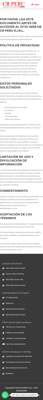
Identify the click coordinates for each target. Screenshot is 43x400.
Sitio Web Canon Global (15, 268)
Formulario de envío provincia (18, 362)
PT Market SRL (12, 297)
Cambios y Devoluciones (16, 338)
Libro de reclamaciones (15, 344)
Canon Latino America (15, 274)
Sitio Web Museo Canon (15, 285)
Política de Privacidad (15, 333)
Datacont (9, 303)
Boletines (9, 373)
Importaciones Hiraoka (15, 309)
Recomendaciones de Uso (16, 368)
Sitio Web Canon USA (14, 279)
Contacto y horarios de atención (19, 356)
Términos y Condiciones (16, 327)
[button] (5, 394)
